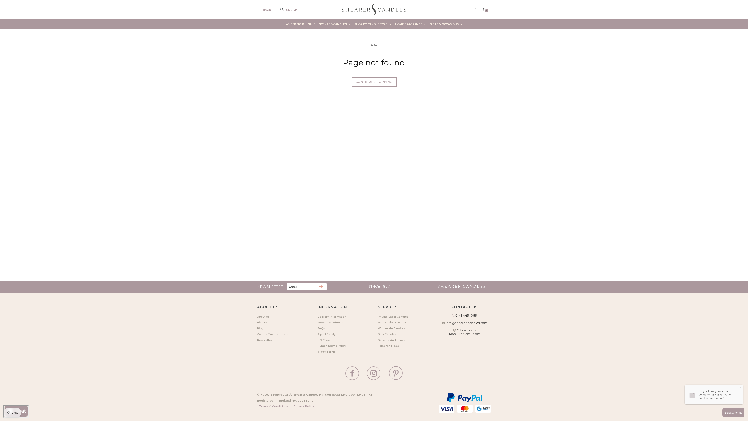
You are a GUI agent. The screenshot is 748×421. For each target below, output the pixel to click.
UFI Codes (325, 339)
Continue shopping (374, 82)
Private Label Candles (393, 316)
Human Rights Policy (332, 345)
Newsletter (264, 339)
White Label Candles (392, 322)
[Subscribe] (321, 286)
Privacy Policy (303, 406)
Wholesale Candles (391, 328)
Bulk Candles (387, 334)
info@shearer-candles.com (466, 323)
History (262, 322)
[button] (284, 9)
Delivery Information (332, 316)
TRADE (266, 9)
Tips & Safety (327, 334)
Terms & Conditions (273, 406)
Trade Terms (327, 351)
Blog (260, 328)
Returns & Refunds (330, 322)
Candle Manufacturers (272, 334)
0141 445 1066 (466, 315)
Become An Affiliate (392, 339)
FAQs (321, 328)
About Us (263, 316)
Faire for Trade (388, 345)
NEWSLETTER (270, 287)
